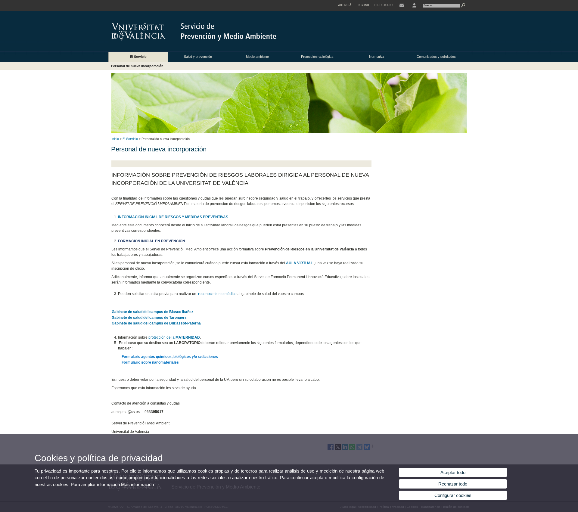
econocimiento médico (217, 294)
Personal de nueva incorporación (137, 66)
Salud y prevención (198, 56)
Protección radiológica (317, 56)
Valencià (344, 5)
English (363, 5)
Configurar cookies (452, 495)
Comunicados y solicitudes (436, 56)
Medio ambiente (257, 56)
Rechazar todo (452, 483)
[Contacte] (401, 5)
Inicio (115, 139)
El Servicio (138, 56)
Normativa (376, 56)
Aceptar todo (452, 472)
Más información (137, 484)
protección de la (174, 337)
